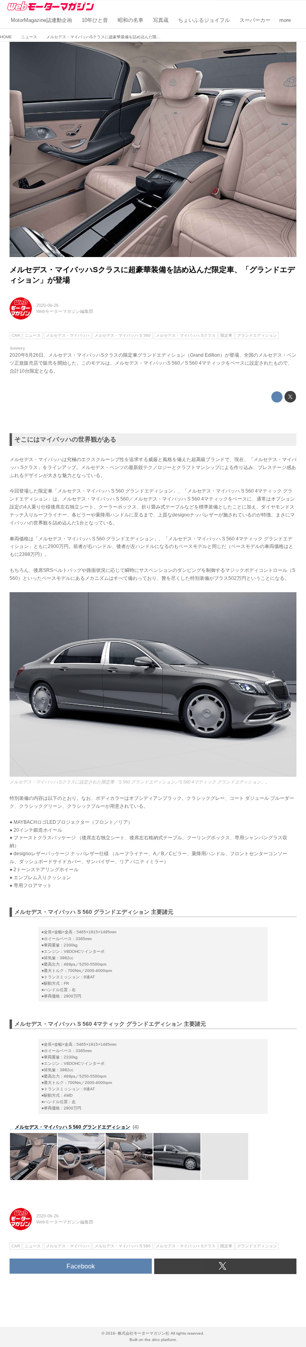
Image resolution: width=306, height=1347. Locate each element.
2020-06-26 (47, 305)
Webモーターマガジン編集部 (64, 311)
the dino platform (160, 1339)
